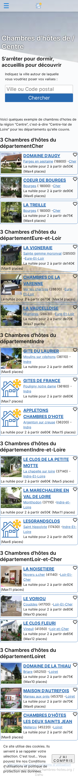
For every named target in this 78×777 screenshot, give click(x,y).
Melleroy (30, 727)
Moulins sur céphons (39, 357)
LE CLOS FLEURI (39, 623)
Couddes (30, 604)
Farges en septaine (38, 161)
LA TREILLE (34, 204)
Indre (27, 362)
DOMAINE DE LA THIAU (47, 666)
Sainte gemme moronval (42, 253)
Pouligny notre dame (39, 386)
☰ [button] (6, 6)
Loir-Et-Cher (63, 604)
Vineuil (28, 629)
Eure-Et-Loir (34, 258)
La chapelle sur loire (39, 471)
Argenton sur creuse (39, 422)
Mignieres (30, 314)
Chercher (39, 98)
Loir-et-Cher (59, 629)
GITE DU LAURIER (41, 351)
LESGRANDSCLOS (41, 521)
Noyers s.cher (34, 574)
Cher (72, 161)
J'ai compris (63, 759)
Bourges (29, 186)
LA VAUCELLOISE (40, 308)
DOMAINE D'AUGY (41, 155)
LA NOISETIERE (38, 568)
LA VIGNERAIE (37, 247)
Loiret (53, 672)
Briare (27, 672)
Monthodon (32, 502)
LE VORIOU (34, 598)
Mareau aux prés (36, 696)
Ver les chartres (35, 289)
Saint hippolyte (35, 527)
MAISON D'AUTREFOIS (46, 690)
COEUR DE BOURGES (44, 180)
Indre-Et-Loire (34, 476)
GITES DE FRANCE (41, 380)
